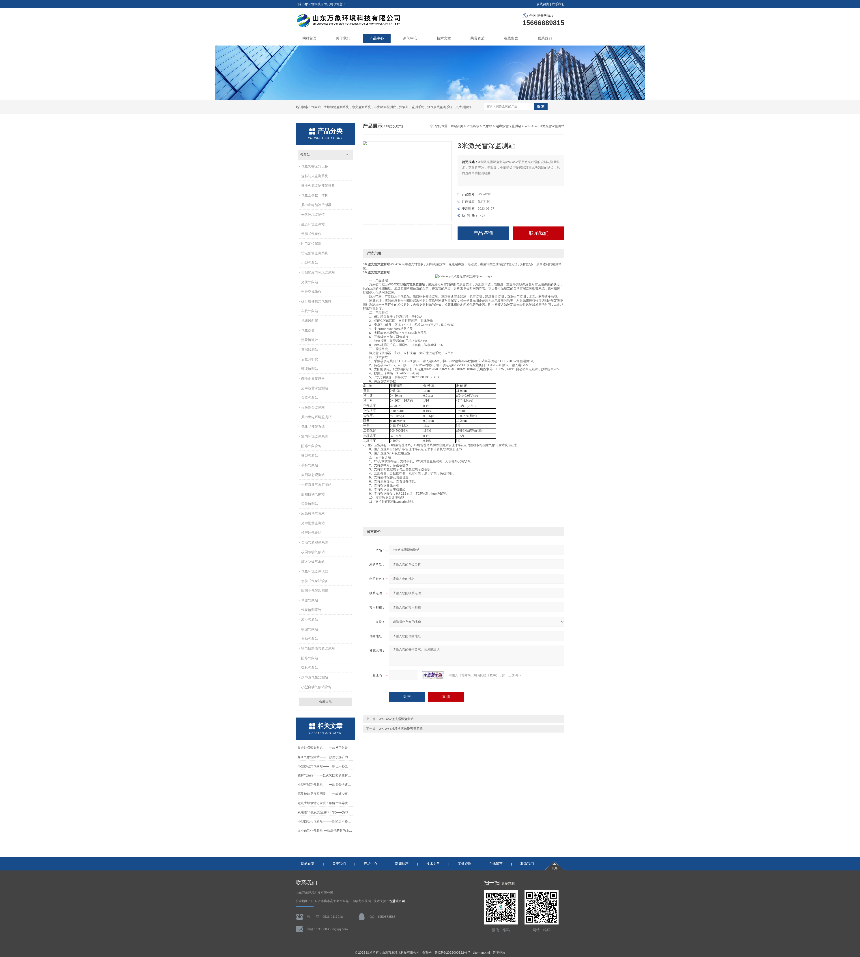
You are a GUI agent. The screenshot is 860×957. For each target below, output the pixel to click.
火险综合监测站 (313, 407)
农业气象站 (309, 619)
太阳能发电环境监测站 (318, 272)
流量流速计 (309, 340)
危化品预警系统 (313, 426)
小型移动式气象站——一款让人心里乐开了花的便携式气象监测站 (325, 766)
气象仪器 (308, 330)
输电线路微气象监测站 (318, 648)
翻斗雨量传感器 (313, 378)
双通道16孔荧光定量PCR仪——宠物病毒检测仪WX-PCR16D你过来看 (325, 812)
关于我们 (343, 38)
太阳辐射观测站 (313, 475)
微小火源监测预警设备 (318, 185)
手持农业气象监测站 (316, 484)
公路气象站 (309, 398)
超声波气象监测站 (314, 677)
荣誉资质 (477, 38)
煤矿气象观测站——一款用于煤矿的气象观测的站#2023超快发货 (325, 757)
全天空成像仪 (311, 292)
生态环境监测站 (313, 224)
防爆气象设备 (311, 446)
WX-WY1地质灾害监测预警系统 (401, 729)
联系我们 (558, 4)
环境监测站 (309, 369)
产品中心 (377, 38)
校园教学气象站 (313, 552)
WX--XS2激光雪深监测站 (396, 719)
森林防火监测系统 (314, 176)
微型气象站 (309, 455)
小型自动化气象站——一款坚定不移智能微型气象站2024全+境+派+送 (325, 821)
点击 (347, 155)
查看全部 (325, 702)
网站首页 (309, 38)
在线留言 (543, 4)
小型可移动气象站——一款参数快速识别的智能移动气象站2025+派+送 (325, 784)
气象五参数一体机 (314, 195)
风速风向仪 (309, 320)
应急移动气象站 (313, 513)
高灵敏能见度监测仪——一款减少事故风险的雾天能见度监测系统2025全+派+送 (325, 794)
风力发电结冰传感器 (316, 205)
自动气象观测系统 (314, 542)
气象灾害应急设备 (314, 166)
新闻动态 (401, 864)
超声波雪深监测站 (314, 388)
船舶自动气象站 (313, 494)
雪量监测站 (309, 504)
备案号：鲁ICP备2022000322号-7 (446, 952)
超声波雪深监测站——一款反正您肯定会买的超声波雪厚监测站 (325, 748)
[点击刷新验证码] (433, 675)
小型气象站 (309, 263)
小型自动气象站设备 (316, 687)
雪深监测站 (309, 349)
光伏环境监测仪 (313, 214)
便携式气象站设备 (314, 581)
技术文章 (444, 38)
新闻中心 (410, 38)
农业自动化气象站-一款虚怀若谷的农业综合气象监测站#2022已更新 (325, 830)
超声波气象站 (311, 533)
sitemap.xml (481, 952)
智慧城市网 (397, 901)
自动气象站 (309, 639)
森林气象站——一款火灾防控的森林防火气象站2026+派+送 (325, 775)
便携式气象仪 (311, 234)
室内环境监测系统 (314, 436)
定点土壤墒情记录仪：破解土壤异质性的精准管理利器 (325, 803)
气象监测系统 (311, 610)
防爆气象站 (309, 658)
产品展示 (473, 126)
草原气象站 (309, 600)
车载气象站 (309, 311)
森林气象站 (309, 668)
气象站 (305, 155)
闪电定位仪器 (311, 243)
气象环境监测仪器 (314, 571)
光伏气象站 (309, 282)
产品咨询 (483, 233)
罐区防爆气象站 (313, 561)
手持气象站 (309, 465)
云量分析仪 (309, 359)
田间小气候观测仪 (314, 590)
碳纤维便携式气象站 (316, 301)
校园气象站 (309, 629)
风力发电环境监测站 (316, 417)
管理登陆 (498, 952)
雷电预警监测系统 (314, 253)
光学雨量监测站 (313, 523)
